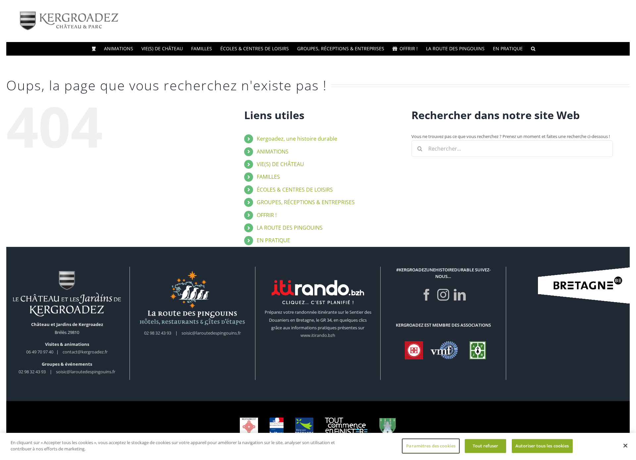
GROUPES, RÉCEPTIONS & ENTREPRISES (306, 202)
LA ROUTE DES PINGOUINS (290, 227)
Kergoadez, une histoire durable (297, 138)
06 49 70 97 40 (40, 352)
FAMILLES (268, 176)
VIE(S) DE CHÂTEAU (280, 164)
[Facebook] (427, 295)
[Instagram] (443, 295)
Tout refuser (486, 446)
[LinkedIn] (460, 295)
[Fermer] (625, 445)
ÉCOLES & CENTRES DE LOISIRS (295, 189)
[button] (533, 48)
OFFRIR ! (267, 215)
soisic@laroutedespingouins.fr (85, 372)
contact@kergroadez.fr (85, 352)
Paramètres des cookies (430, 446)
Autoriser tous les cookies (542, 446)
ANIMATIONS (273, 151)
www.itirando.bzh (317, 335)
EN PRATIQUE (273, 240)
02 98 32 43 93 (32, 372)
